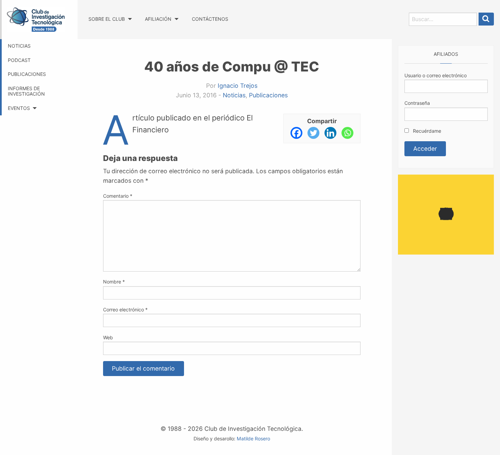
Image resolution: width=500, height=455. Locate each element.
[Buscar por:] (443, 19)
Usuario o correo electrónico (435, 75)
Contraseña (417, 103)
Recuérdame (426, 131)
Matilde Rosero (253, 438)
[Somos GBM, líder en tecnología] (446, 214)
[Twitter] (313, 133)
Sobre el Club (106, 19)
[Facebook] (296, 133)
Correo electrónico (125, 309)
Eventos (19, 108)
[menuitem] (110, 13)
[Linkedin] (330, 133)
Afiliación (158, 19)
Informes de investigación (26, 91)
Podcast (19, 60)
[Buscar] (486, 19)
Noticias (19, 46)
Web (108, 337)
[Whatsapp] (347, 133)
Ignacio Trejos (237, 85)
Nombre (114, 282)
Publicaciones (27, 74)
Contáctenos (210, 19)
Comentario (117, 196)
